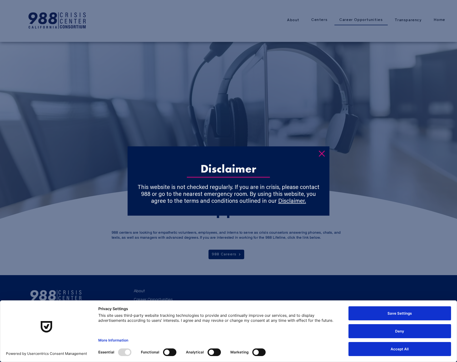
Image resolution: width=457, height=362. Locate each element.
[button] (321, 154)
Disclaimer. (292, 201)
